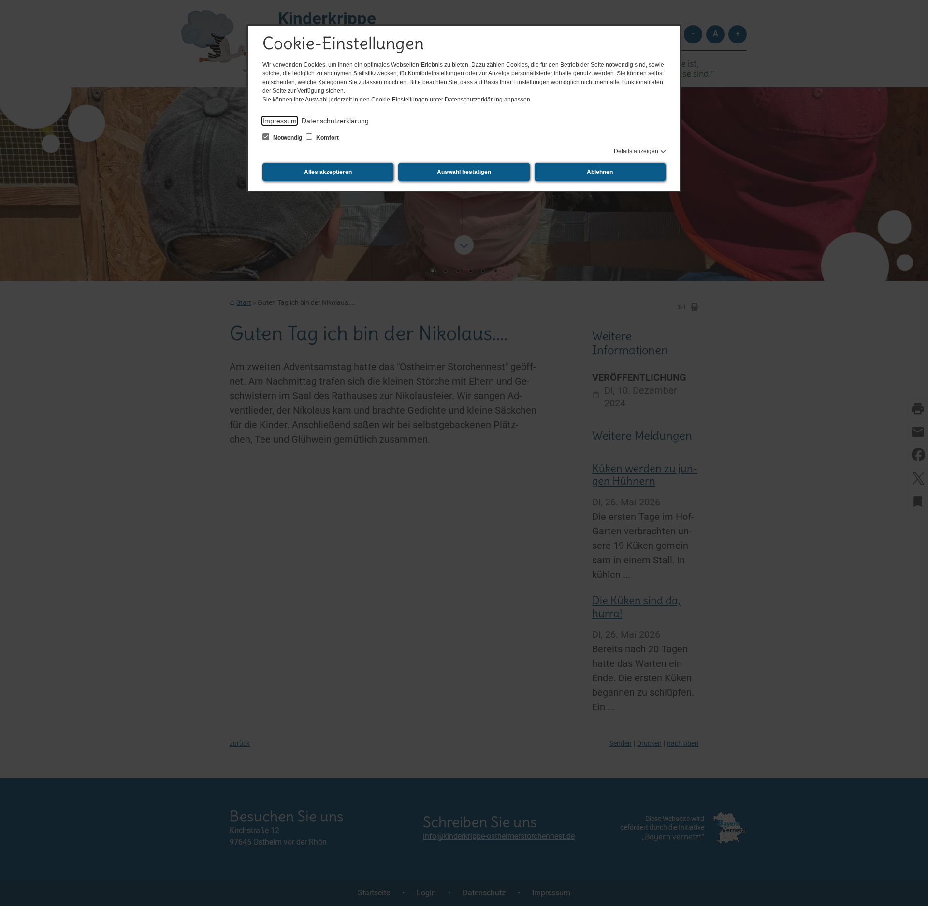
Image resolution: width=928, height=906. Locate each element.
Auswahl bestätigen (464, 172)
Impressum (279, 121)
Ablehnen (600, 172)
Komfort (327, 137)
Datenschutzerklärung (335, 121)
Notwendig (288, 137)
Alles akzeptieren (328, 172)
